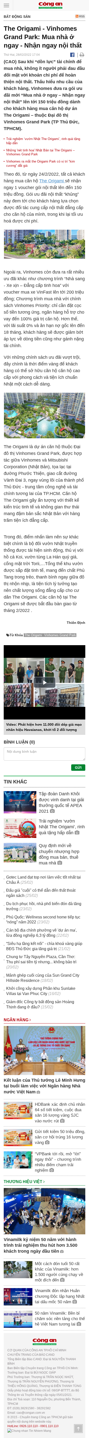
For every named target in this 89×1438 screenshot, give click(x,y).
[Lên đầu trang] (78, 1428)
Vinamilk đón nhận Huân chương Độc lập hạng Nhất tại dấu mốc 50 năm (60, 1296)
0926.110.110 (29, 1426)
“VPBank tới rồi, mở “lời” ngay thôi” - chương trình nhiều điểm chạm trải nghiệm (58, 1162)
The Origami (52, 180)
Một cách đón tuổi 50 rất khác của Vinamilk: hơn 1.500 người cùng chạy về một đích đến (59, 1271)
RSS (81, 16)
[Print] (82, 54)
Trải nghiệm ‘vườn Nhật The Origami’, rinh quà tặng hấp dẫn (62, 827)
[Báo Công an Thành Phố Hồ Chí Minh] (50, 5)
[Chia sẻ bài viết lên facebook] (72, 54)
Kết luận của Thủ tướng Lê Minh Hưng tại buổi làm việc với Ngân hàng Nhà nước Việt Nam (44, 1086)
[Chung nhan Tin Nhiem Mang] (29, 1430)
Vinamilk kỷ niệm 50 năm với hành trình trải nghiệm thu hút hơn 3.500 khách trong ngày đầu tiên (40, 1245)
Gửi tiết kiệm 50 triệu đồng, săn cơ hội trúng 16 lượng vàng (60, 1137)
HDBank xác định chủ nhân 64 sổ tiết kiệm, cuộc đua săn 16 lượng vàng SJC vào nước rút (60, 1112)
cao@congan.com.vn (31, 1412)
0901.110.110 (49, 1426)
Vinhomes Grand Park (60, 635)
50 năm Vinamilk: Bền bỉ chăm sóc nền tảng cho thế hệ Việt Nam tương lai (60, 1319)
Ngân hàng (16, 1020)
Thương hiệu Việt (23, 1182)
